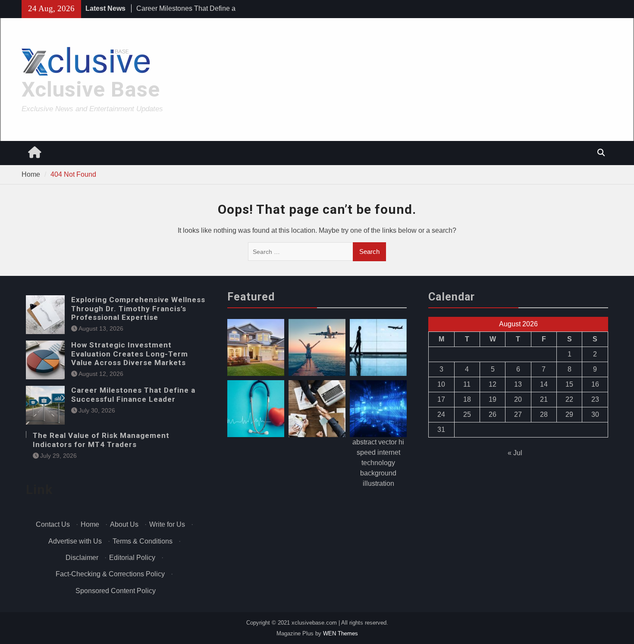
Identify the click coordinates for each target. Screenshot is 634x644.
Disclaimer (82, 557)
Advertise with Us (75, 541)
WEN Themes (340, 633)
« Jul (515, 452)
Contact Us (53, 524)
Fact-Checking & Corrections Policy (110, 574)
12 (492, 384)
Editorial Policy (132, 557)
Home (90, 524)
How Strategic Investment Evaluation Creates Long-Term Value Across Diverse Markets (129, 354)
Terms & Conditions (143, 541)
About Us (124, 524)
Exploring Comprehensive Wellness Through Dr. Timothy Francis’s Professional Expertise (138, 308)
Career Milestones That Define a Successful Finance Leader (133, 394)
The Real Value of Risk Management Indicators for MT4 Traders (101, 439)
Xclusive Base (91, 89)
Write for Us (167, 524)
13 (518, 384)
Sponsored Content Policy (115, 590)
